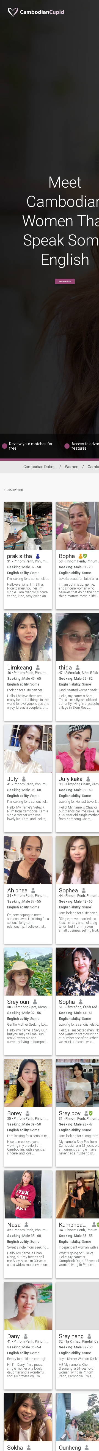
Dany (13, 1336)
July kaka (70, 779)
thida (65, 667)
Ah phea (17, 890)
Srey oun (18, 1002)
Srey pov (70, 1113)
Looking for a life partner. (25, 690)
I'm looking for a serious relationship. (28, 802)
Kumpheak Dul (73, 1224)
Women (71, 467)
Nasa (14, 1224)
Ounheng (70, 1447)
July (12, 779)
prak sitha (19, 556)
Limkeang (19, 667)
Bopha (67, 556)
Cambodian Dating (39, 467)
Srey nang (71, 1336)
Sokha (15, 1447)
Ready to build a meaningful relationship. (28, 1359)
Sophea (68, 890)
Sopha (67, 1002)
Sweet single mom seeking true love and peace (28, 1247)
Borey (14, 1113)
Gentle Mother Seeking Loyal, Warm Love (28, 1024)
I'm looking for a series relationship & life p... (28, 579)
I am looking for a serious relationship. (28, 1136)
